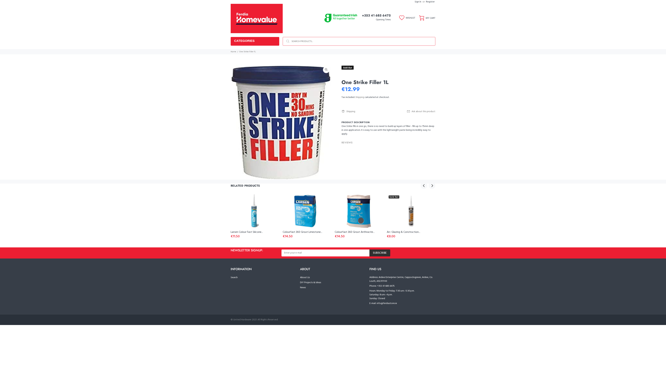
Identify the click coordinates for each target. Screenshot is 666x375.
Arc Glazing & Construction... (403, 232)
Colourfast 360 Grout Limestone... (302, 232)
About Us (305, 278)
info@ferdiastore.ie (387, 303)
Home (233, 51)
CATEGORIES (244, 41)
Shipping (359, 97)
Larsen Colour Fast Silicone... (247, 232)
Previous (424, 185)
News (303, 288)
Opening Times (383, 20)
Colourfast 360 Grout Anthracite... (355, 232)
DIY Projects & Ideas (310, 283)
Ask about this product (423, 112)
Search (234, 278)
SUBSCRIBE (380, 253)
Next (432, 185)
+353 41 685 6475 (376, 15)
